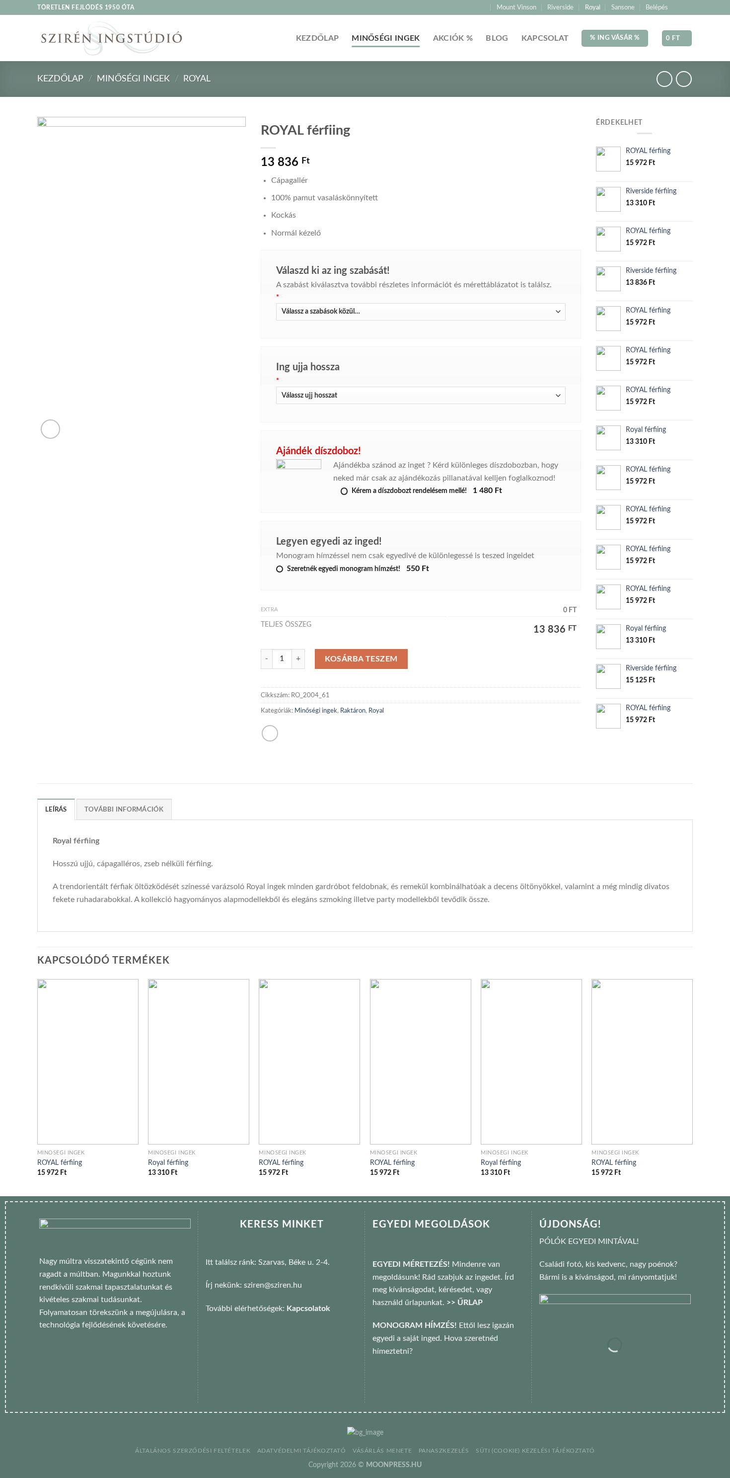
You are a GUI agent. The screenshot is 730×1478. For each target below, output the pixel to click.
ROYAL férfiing (59, 1162)
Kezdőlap (317, 38)
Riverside (560, 7)
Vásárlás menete (382, 1451)
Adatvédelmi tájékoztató (301, 1451)
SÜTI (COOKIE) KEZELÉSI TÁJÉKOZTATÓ (535, 1451)
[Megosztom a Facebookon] (270, 733)
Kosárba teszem (361, 659)
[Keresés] (481, 7)
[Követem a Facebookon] (678, 7)
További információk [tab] (124, 810)
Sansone (623, 7)
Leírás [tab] (56, 810)
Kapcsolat (545, 38)
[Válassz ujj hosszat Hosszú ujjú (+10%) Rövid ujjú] (421, 395)
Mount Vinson (516, 7)
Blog (497, 38)
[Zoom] (50, 429)
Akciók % (453, 38)
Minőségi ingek (386, 38)
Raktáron (352, 711)
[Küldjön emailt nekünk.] (688, 7)
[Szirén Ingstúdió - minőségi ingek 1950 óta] (111, 38)
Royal (592, 7)
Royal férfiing (168, 1162)
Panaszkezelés (444, 1451)
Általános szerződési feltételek (192, 1451)
